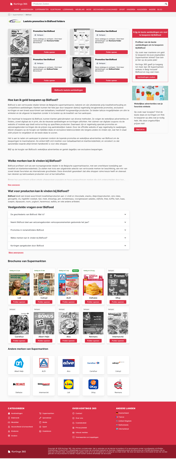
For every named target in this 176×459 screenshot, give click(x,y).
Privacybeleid (81, 428)
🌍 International (122, 429)
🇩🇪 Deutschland (122, 413)
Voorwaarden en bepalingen (87, 437)
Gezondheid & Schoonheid (105, 9)
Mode (88, 9)
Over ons (79, 418)
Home (16, 9)
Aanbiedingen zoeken (146, 77)
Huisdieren (142, 9)
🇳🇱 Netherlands (122, 425)
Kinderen (131, 9)
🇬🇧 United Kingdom (124, 421)
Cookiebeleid (81, 423)
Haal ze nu (140, 129)
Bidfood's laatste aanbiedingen (68, 90)
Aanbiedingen (27, 9)
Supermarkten (42, 9)
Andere (152, 9)
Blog (159, 9)
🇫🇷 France (120, 417)
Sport (122, 9)
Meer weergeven (14, 185)
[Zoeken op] (166, 4)
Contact (79, 413)
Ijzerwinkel (68, 9)
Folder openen (49, 52)
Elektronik (56, 9)
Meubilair (80, 9)
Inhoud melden (82, 432)
